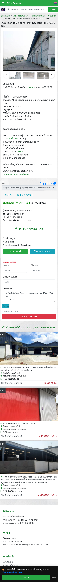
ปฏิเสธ (53, 577)
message (7, 288)
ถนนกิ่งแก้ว (12, 138)
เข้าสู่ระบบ (8, 562)
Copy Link (46, 183)
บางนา (21, 151)
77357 (5, 306)
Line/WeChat (10, 276)
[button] (51, 75)
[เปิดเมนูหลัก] (3, 3)
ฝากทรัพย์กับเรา (10, 565)
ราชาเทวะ (30, 87)
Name (6, 265)
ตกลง (26, 577)
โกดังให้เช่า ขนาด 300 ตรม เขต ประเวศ (19, 423)
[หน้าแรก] (3, 9)
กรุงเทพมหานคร (10, 174)
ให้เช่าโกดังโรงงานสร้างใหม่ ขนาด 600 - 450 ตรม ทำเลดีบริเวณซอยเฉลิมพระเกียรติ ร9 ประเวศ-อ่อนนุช (28, 369)
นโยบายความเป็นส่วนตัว (12, 572)
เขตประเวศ (24, 174)
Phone (34, 265)
